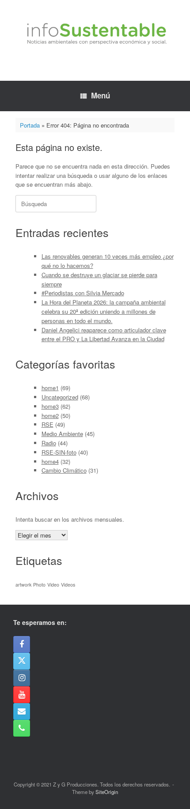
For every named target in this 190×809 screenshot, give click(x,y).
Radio (49, 443)
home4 (50, 461)
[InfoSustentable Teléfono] (21, 728)
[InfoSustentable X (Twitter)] (21, 661)
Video (53, 584)
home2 (50, 415)
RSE (47, 424)
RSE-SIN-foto (59, 452)
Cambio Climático (64, 470)
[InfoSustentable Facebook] (21, 644)
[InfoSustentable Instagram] (21, 678)
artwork (23, 584)
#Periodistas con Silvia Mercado (83, 293)
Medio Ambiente (62, 433)
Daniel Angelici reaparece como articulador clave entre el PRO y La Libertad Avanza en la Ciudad (104, 334)
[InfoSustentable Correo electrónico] (21, 711)
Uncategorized (60, 397)
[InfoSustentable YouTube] (21, 694)
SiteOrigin (106, 791)
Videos (68, 584)
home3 (50, 406)
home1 (50, 388)
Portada (30, 125)
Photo (39, 584)
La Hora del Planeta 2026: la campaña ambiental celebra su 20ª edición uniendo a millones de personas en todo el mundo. (104, 311)
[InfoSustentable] (95, 34)
